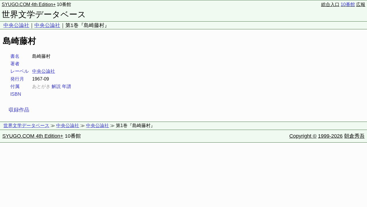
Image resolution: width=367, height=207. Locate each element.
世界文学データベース (44, 14)
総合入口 (330, 4)
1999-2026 (330, 136)
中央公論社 (16, 25)
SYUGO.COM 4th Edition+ (29, 4)
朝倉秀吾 (354, 136)
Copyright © (303, 136)
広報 (360, 4)
